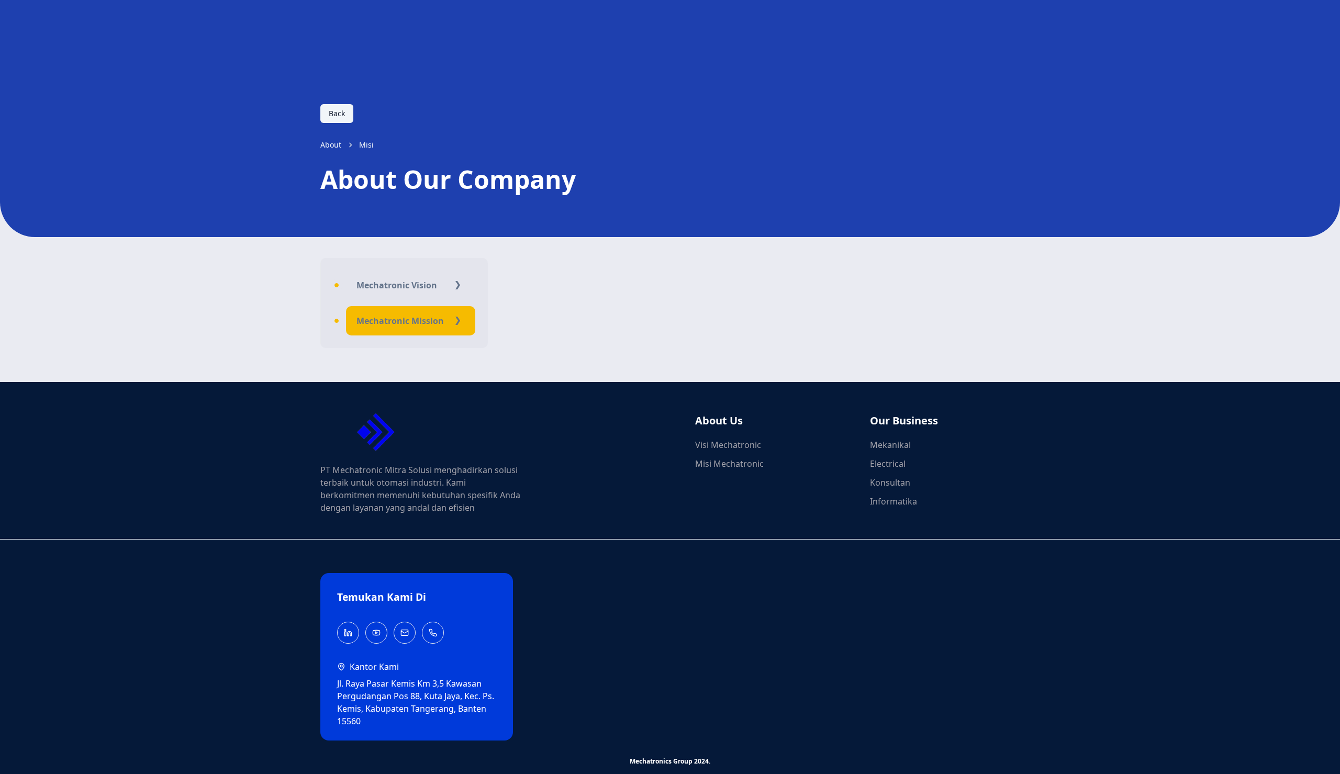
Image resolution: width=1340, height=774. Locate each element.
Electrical (888, 463)
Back (337, 113)
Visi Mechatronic (728, 445)
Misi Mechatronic (729, 463)
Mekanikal (890, 445)
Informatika (893, 501)
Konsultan (890, 482)
